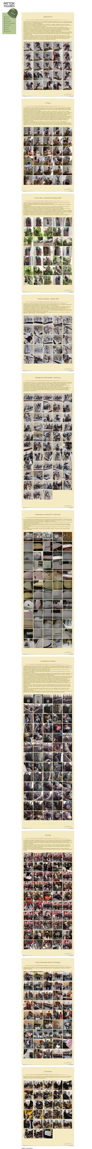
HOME (7, 17)
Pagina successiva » (27, 1148)
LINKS (7, 29)
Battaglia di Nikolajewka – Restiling (48, 377)
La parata (48, 835)
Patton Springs (10, 23)
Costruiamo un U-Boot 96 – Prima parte (48, 514)
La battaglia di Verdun (47, 661)
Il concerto (48, 1071)
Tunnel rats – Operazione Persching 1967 (48, 198)
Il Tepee (48, 103)
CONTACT (8, 31)
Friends (8, 25)
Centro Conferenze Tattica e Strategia (48, 962)
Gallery (8, 21)
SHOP (7, 27)
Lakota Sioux (48, 17)
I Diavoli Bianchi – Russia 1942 (48, 299)
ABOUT (7, 19)
